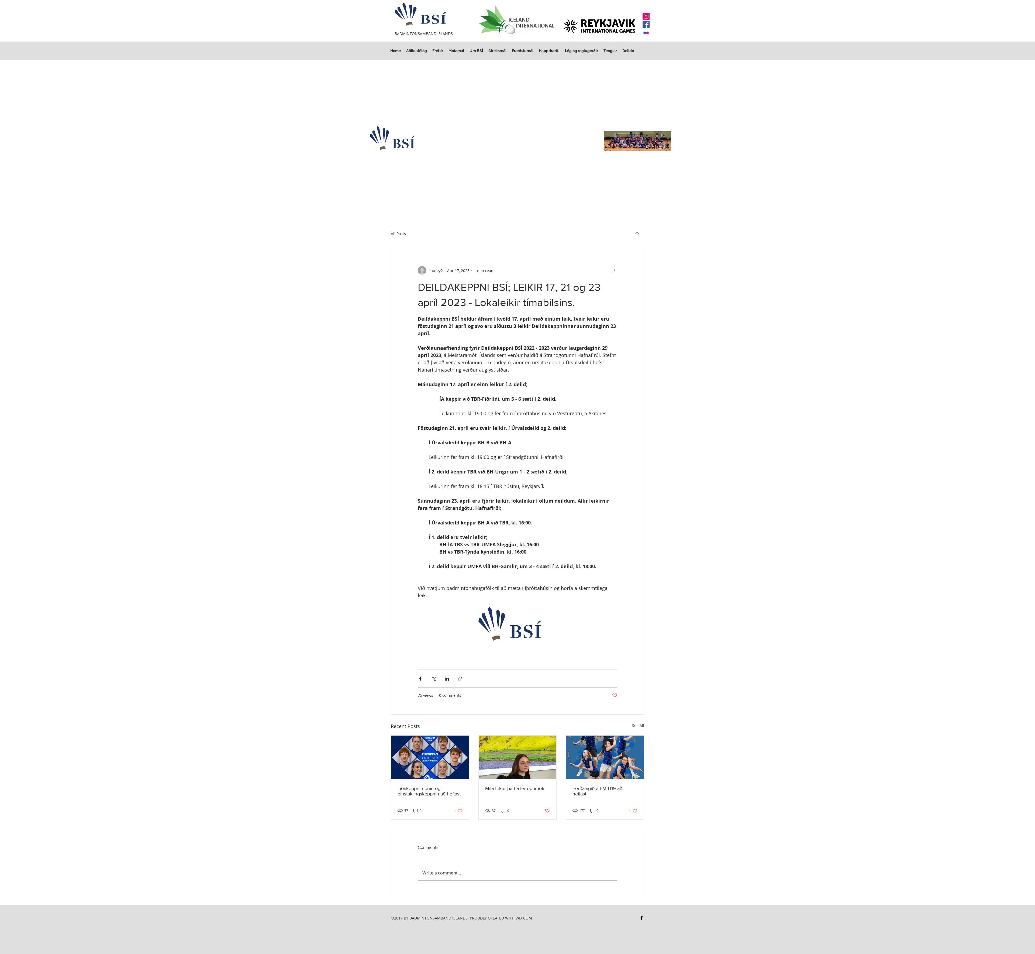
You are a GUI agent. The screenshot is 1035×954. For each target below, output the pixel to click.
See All (638, 725)
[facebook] (641, 918)
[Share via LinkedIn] (446, 678)
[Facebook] (646, 24)
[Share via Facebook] (420, 678)
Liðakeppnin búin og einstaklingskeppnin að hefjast (429, 791)
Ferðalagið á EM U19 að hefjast (597, 791)
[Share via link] (460, 678)
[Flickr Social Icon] (646, 32)
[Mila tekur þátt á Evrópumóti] (518, 757)
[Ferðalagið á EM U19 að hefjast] (605, 757)
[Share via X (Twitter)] (433, 678)
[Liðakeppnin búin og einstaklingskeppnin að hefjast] (430, 757)
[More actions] (614, 270)
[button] (581, 51)
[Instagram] (646, 16)
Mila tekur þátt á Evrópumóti (514, 788)
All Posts (398, 233)
